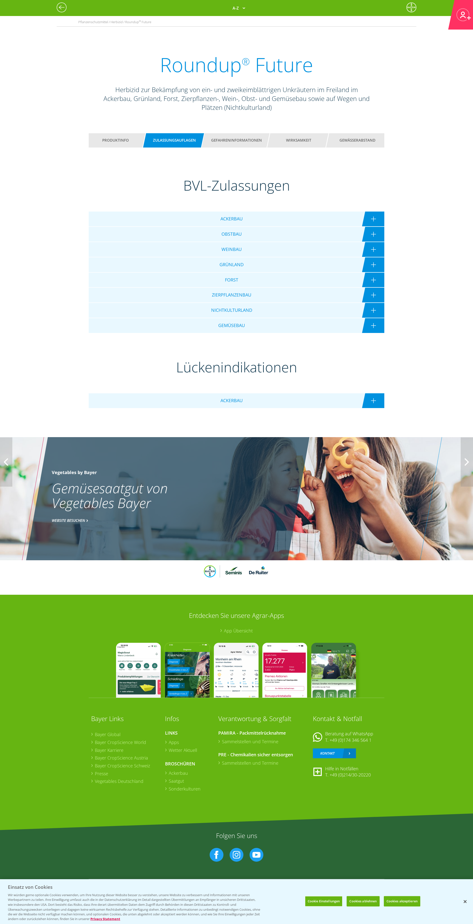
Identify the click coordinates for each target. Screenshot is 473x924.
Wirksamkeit (298, 140)
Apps (174, 742)
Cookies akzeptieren (402, 901)
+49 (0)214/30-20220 (350, 775)
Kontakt (327, 753)
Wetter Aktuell (183, 750)
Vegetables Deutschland (119, 781)
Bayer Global (107, 734)
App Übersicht (238, 631)
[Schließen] (465, 901)
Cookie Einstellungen (324, 901)
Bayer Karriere (109, 750)
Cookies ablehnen (363, 901)
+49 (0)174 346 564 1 (351, 740)
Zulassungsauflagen (174, 140)
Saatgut (176, 781)
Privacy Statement (105, 919)
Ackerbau (178, 773)
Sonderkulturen (185, 789)
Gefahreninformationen (236, 140)
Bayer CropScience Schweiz (122, 766)
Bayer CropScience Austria (121, 758)
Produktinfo (115, 140)
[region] (236, 901)
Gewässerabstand (357, 140)
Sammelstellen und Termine (250, 741)
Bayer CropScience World (120, 742)
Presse (101, 773)
